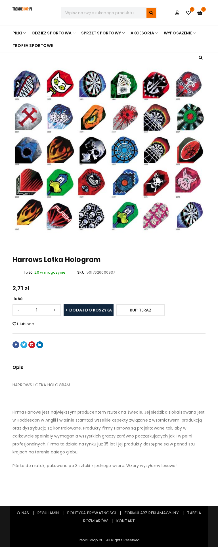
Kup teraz (141, 310)
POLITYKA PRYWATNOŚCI (91, 513)
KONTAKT (125, 521)
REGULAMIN (49, 513)
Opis (17, 367)
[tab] (17, 367)
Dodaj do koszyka (90, 310)
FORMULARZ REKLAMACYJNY (152, 513)
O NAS (23, 513)
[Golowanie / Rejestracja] (177, 12)
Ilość (17, 299)
